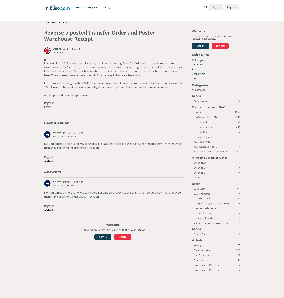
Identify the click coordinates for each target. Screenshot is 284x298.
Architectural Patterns (206, 208)
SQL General (217, 188)
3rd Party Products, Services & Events (217, 222)
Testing (217, 245)
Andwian (57, 132)
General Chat (217, 234)
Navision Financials (217, 126)
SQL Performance (217, 193)
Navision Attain (217, 122)
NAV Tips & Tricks (217, 141)
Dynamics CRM (217, 167)
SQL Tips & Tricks (217, 198)
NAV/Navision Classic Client (217, 117)
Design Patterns (218, 212)
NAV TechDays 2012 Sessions (217, 269)
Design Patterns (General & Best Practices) (217, 203)
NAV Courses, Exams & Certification (217, 151)
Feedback (217, 260)
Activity (196, 69)
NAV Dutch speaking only (217, 146)
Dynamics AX (217, 162)
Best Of (196, 78)
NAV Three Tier (217, 112)
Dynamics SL (217, 177)
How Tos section (217, 255)
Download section (217, 250)
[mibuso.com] (57, 7)
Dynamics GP (217, 172)
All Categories (199, 60)
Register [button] (122, 236)
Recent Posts (199, 64)
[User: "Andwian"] (47, 134)
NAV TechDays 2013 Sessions (217, 264)
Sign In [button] (103, 236)
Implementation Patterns (218, 217)
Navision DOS (217, 131)
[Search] (206, 7)
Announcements (217, 100)
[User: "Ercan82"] (47, 50)
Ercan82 (57, 48)
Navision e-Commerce (217, 136)
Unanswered (216, 73)
